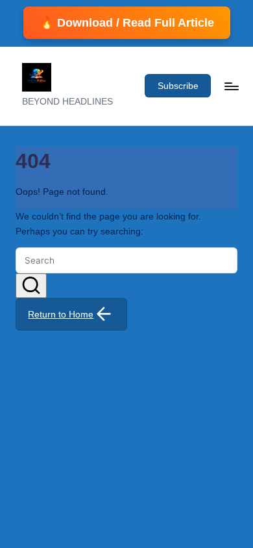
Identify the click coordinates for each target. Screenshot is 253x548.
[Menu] (230, 86)
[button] (178, 85)
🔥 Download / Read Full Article (127, 22)
